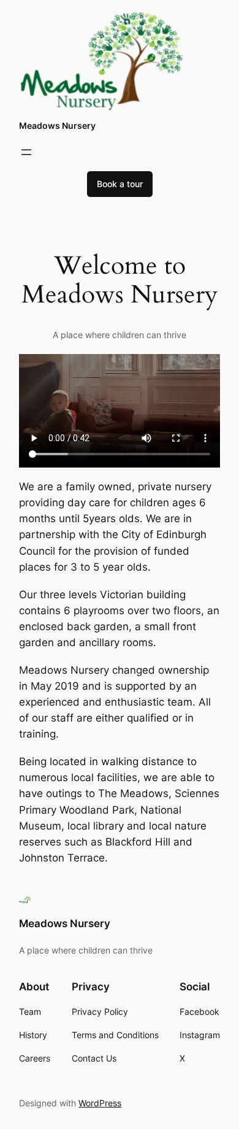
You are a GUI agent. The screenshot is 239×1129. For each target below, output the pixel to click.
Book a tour (120, 184)
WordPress (99, 1103)
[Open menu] (26, 152)
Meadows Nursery (57, 125)
